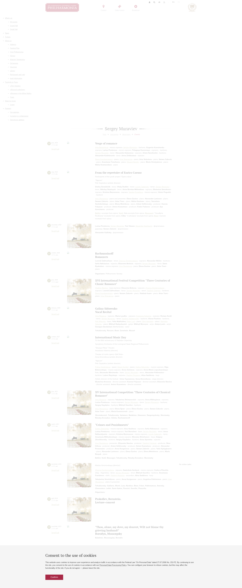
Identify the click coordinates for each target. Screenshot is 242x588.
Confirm (54, 577)
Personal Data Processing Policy (112, 565)
